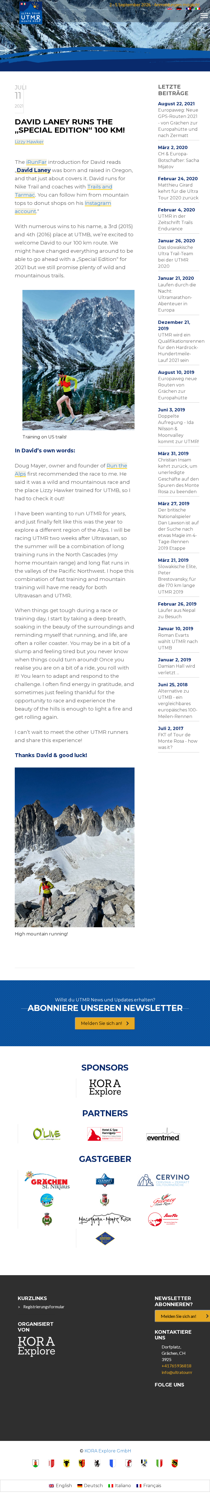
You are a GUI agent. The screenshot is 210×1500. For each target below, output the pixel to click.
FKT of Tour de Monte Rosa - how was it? (177, 741)
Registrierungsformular (44, 1306)
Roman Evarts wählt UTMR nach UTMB (178, 641)
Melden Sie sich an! (101, 1023)
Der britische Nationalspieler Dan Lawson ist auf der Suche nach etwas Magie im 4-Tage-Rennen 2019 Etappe (178, 529)
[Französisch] (188, 8)
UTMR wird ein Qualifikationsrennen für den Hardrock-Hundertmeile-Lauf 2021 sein (181, 347)
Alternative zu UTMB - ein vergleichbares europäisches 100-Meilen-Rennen (177, 703)
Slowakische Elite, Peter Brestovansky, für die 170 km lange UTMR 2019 (177, 579)
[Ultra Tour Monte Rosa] (30, 12)
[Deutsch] (179, 8)
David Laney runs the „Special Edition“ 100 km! (70, 126)
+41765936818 (176, 1365)
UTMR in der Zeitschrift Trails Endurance (175, 222)
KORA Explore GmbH (107, 1451)
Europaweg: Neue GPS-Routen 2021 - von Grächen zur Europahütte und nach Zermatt (178, 122)
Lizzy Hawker (29, 141)
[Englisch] (170, 8)
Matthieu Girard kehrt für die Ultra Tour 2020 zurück (178, 191)
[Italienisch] (198, 8)
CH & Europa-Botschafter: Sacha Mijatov (178, 160)
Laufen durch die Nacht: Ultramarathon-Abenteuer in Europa (177, 297)
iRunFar (36, 162)
